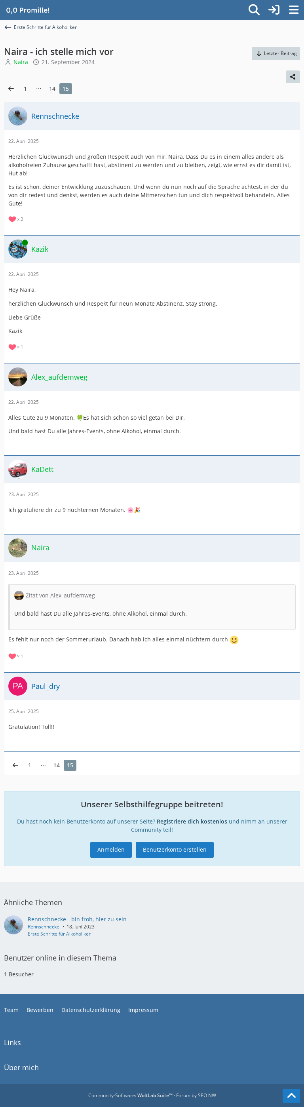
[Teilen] (293, 76)
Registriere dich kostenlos (192, 821)
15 (66, 88)
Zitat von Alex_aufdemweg (60, 595)
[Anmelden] (274, 10)
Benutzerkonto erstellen (175, 849)
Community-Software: (130, 1095)
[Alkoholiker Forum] (27, 10)
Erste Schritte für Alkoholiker (59, 933)
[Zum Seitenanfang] (291, 1096)
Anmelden (111, 849)
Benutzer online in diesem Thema (60, 957)
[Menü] (294, 10)
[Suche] (254, 10)
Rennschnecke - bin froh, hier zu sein (77, 919)
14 (52, 88)
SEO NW (207, 1095)
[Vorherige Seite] (11, 89)
